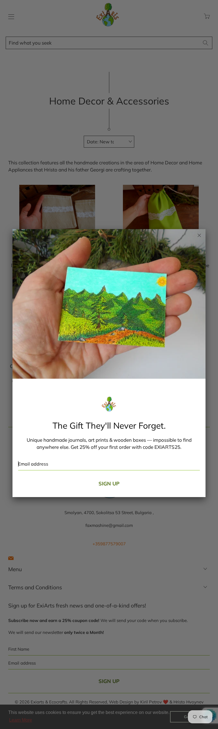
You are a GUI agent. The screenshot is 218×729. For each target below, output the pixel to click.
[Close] (199, 235)
